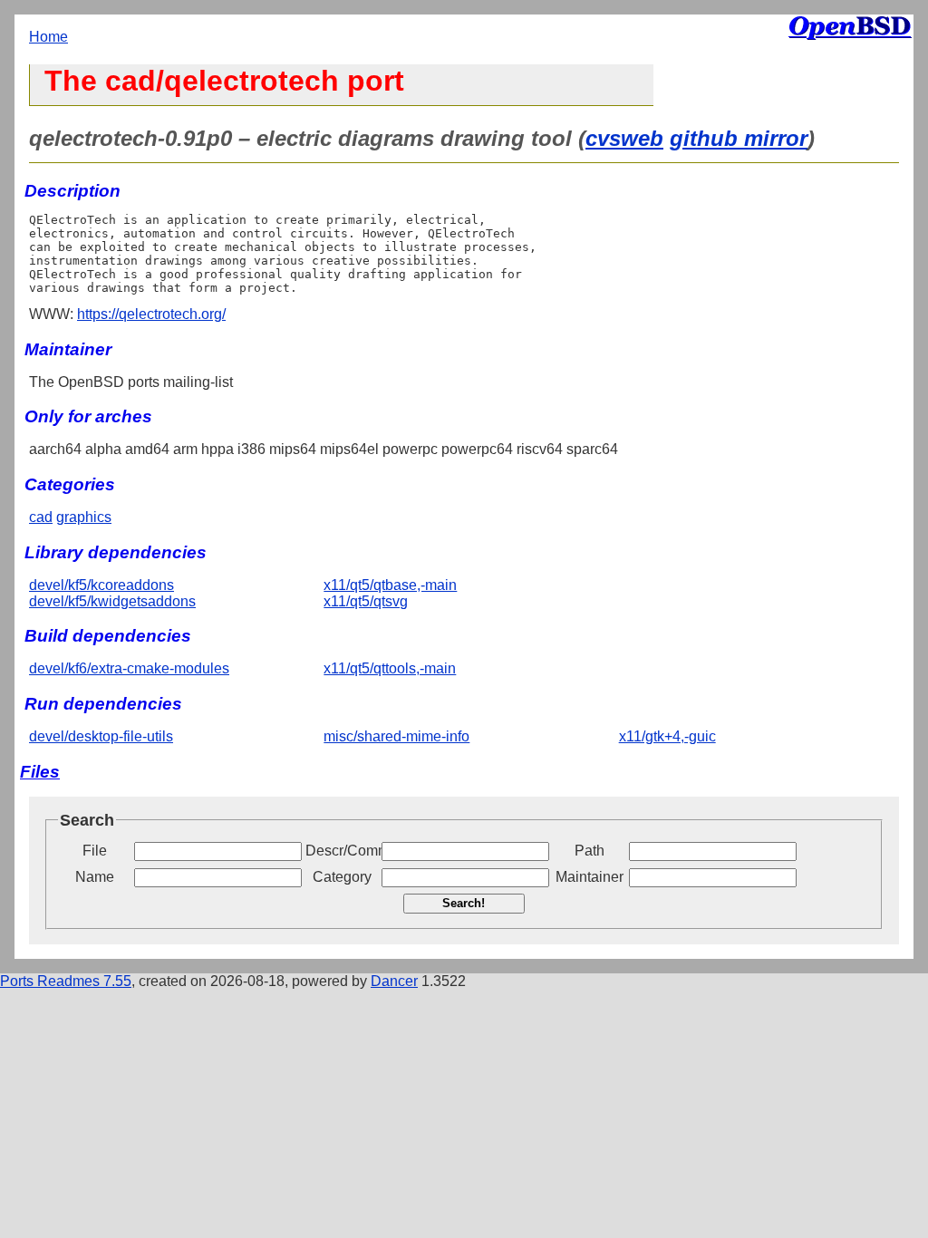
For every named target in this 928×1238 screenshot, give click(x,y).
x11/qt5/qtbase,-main (390, 585)
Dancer (394, 981)
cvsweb (624, 138)
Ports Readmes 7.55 (65, 981)
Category (342, 877)
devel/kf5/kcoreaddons (101, 585)
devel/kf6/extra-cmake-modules (129, 668)
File (94, 850)
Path (589, 850)
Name (94, 877)
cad (41, 517)
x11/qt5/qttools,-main (390, 668)
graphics (83, 517)
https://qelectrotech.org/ (151, 314)
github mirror (738, 138)
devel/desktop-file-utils (101, 736)
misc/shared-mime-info (396, 736)
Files (40, 771)
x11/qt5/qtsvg (366, 601)
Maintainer (590, 877)
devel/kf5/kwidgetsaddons (112, 601)
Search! (463, 903)
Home (48, 36)
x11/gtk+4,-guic (667, 736)
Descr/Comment (341, 850)
